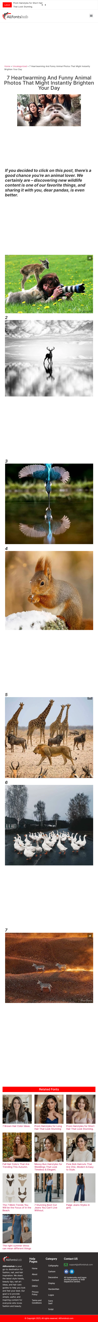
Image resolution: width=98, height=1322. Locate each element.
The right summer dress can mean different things (17, 1247)
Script (50, 1309)
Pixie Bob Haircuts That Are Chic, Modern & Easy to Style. (80, 1167)
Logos (51, 1295)
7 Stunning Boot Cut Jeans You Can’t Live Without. (45, 1208)
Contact (35, 1280)
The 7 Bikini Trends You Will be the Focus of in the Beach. (17, 1208)
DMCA (35, 1286)
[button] (45, 5)
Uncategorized (20, 66)
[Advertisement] (49, 42)
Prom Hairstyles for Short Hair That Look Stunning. (80, 1127)
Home (7, 66)
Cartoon (51, 1271)
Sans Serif (50, 1302)
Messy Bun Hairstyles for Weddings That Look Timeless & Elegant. (48, 1167)
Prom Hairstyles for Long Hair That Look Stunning (48, 1127)
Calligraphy (53, 1265)
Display (51, 1283)
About (34, 1274)
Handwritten (53, 1289)
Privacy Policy (35, 1293)
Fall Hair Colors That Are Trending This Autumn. (16, 1165)
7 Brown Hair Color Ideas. (16, 1126)
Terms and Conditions (36, 1301)
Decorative (53, 1277)
